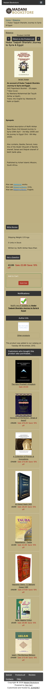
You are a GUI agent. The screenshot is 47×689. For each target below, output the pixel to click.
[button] (27, 680)
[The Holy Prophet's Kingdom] (23, 371)
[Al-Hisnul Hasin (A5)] (23, 487)
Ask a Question (13, 257)
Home (8, 20)
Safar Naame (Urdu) (23, 620)
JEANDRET (35, 688)
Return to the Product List (23, 39)
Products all (20, 675)
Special (9, 675)
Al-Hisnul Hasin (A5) (23, 504)
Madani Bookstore (31, 682)
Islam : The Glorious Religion (23, 655)
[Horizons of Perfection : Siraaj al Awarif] (23, 405)
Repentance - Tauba (23, 542)
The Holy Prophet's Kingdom (23, 384)
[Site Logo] (23, 11)
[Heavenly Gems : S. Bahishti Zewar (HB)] (23, 568)
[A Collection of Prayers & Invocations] (23, 443)
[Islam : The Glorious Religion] (23, 643)
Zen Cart (28, 685)
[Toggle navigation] (41, 2)
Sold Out (23, 283)
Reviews (32, 675)
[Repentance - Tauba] (23, 528)
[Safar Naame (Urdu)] (23, 609)
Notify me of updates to (23, 308)
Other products (23, 335)
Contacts (9, 679)
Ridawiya (16, 20)
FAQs (19, 679)
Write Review (12, 227)
